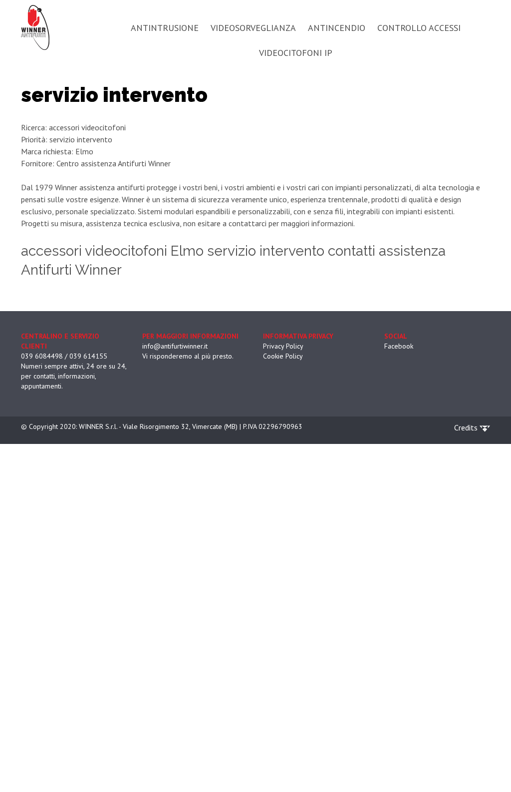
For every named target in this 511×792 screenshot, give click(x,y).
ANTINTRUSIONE (165, 27)
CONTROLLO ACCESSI (419, 27)
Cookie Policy (283, 356)
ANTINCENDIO (336, 27)
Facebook (398, 346)
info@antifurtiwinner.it (175, 346)
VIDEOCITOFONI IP (295, 52)
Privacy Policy (283, 346)
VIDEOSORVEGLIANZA (253, 27)
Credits (467, 427)
